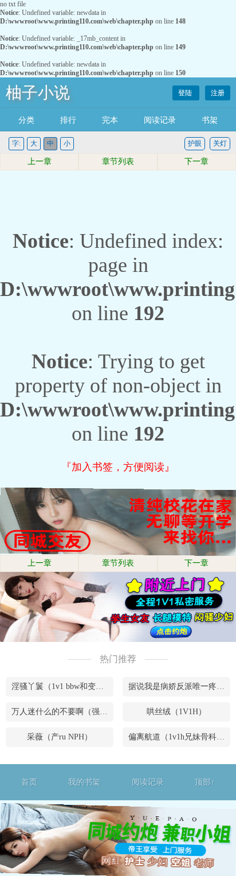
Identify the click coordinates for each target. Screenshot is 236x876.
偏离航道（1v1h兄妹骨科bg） (179, 737)
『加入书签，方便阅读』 (118, 467)
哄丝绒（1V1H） (176, 711)
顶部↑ (205, 782)
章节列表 (118, 161)
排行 (68, 120)
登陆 (186, 93)
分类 (26, 120)
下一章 (196, 161)
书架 (210, 120)
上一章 (39, 161)
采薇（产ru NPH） (59, 737)
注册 (218, 93)
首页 (29, 782)
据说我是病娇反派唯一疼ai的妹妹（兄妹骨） (179, 686)
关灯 (220, 143)
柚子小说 (38, 93)
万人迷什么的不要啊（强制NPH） (62, 711)
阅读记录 (160, 120)
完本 (110, 120)
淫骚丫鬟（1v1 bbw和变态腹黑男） (62, 686)
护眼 (195, 143)
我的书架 (84, 782)
